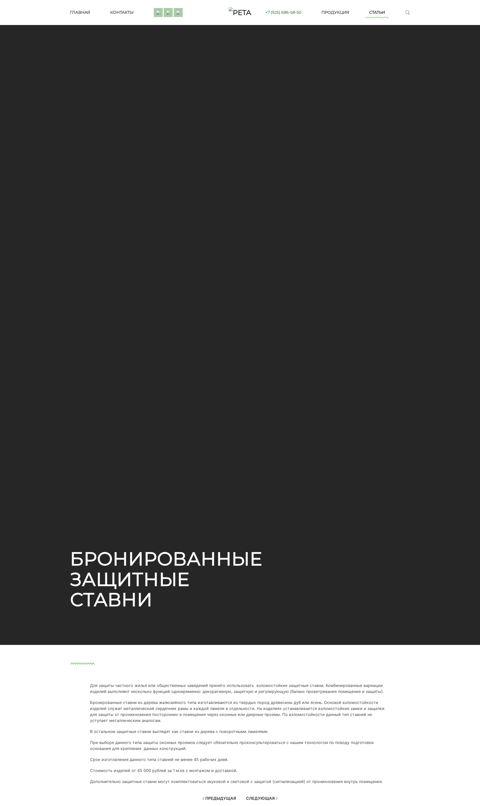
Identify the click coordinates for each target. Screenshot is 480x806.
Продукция (335, 12)
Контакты (122, 12)
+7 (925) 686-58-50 (283, 12)
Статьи (377, 12)
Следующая (261, 798)
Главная (80, 12)
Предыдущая (220, 798)
